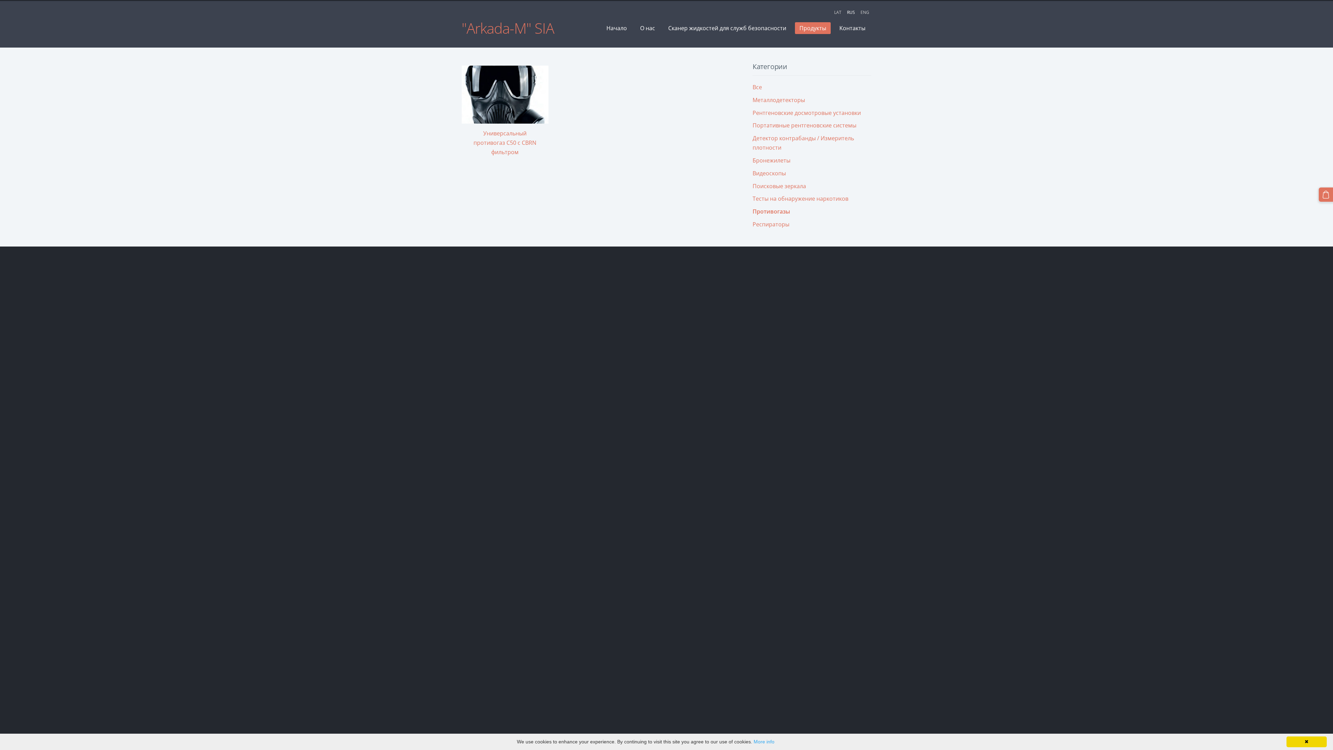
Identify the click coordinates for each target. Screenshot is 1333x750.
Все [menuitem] (757, 87)
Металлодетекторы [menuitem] (779, 100)
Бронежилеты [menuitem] (771, 160)
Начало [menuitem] (616, 28)
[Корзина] (1326, 195)
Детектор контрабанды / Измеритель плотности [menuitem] (803, 142)
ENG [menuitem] (865, 12)
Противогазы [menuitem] (771, 211)
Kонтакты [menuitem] (852, 28)
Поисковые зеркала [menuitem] (779, 186)
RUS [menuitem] (851, 12)
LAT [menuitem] (837, 12)
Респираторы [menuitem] (771, 224)
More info (764, 741)
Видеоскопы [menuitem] (769, 173)
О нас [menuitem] (647, 28)
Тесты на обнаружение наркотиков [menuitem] (800, 198)
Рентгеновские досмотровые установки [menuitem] (807, 113)
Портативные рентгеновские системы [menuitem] (804, 125)
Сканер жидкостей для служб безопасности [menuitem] (727, 28)
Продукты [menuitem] (812, 28)
